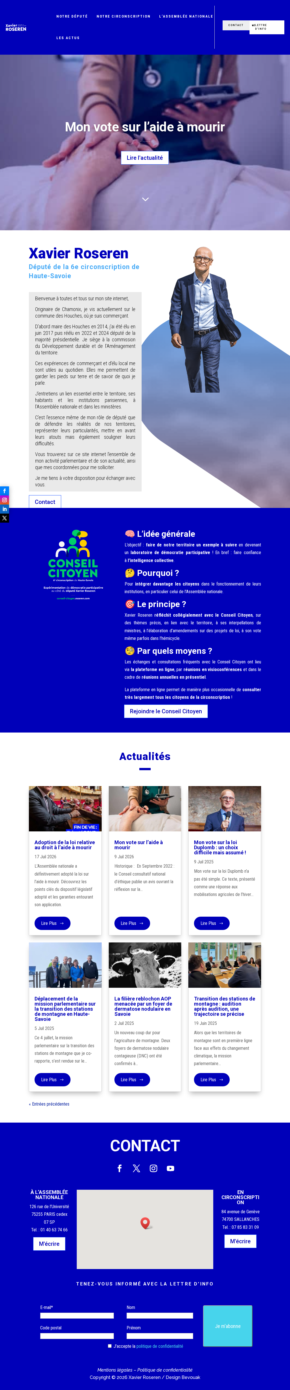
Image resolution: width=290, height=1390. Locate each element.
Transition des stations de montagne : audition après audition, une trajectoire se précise (224, 1006)
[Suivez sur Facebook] (4, 490)
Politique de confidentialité (165, 1370)
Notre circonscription (124, 16)
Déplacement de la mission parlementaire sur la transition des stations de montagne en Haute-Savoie (65, 1009)
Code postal (50, 1328)
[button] (147, 1223)
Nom (131, 1307)
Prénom (134, 1328)
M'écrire (49, 1243)
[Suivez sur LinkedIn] (4, 509)
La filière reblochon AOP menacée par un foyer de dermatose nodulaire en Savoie (143, 1006)
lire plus (49, 923)
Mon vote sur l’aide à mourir (145, 127)
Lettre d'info (261, 27)
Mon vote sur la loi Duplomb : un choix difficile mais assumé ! (220, 847)
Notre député (72, 16)
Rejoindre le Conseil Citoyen (166, 711)
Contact (236, 25)
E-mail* (46, 1307)
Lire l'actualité (145, 157)
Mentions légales (115, 1370)
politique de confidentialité (160, 1346)
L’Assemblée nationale (186, 16)
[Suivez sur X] (4, 518)
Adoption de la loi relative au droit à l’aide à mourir (65, 844)
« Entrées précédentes (49, 1104)
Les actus (68, 38)
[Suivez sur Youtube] (170, 1168)
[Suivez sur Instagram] (4, 500)
